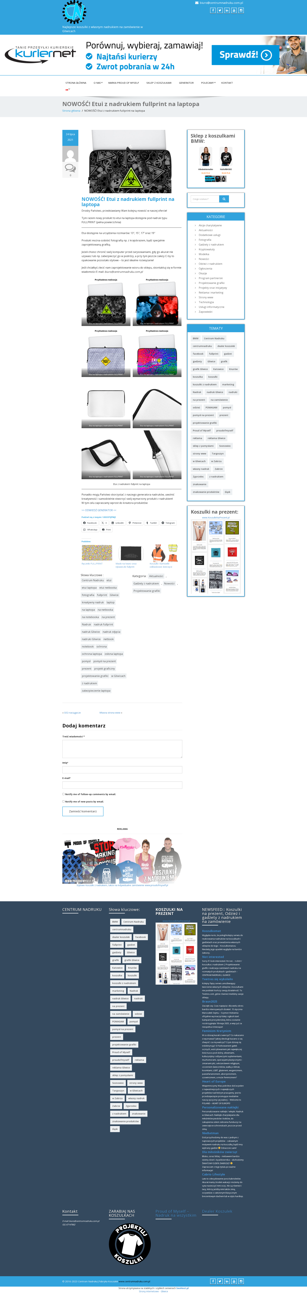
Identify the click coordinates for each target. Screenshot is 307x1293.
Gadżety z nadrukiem (146, 583)
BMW (195, 338)
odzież (196, 407)
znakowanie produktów (206, 491)
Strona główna (76, 82)
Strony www (206, 297)
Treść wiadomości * (73, 736)
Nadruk (86, 624)
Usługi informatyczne (211, 307)
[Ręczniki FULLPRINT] (97, 553)
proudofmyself (224, 430)
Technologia (206, 302)
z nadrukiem (89, 683)
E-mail (66, 778)
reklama (197, 438)
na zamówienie (219, 399)
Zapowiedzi (205, 311)
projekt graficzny (104, 668)
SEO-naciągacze (72, 712)
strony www (199, 453)
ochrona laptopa (92, 654)
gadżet (228, 353)
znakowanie (199, 484)
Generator (186, 82)
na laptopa (88, 609)
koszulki (212, 376)
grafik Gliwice (200, 369)
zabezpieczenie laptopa (96, 690)
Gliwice (114, 595)
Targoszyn (218, 453)
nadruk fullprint (103, 624)
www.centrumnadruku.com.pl (134, 1281)
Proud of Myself (202, 430)
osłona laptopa (114, 654)
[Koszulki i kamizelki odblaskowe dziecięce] (165, 553)
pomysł (86, 661)
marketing (228, 384)
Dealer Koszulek (217, 1211)
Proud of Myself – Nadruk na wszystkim (176, 1213)
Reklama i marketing (211, 292)
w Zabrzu (216, 461)
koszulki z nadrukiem (205, 384)
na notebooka (90, 617)
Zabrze (219, 468)
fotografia (88, 595)
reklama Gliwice (216, 438)
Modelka (204, 254)
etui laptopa (89, 587)
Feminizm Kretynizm (216, 1031)
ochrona (102, 646)
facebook (198, 353)
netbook (108, 639)
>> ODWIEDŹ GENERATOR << (99, 510)
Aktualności (156, 576)
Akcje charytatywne (210, 225)
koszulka (198, 376)
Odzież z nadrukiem (210, 263)
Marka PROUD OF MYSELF (123, 82)
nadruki (233, 392)
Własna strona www (109, 712)
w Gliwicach (118, 676)
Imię (65, 762)
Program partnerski (211, 278)
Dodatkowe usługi (209, 235)
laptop (110, 602)
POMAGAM (211, 407)
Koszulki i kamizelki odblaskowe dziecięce (161, 565)
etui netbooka (108, 587)
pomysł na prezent (104, 661)
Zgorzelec (198, 476)
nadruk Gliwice (91, 632)
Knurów (233, 369)
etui (109, 580)
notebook (88, 646)
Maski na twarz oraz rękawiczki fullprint (126, 565)
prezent (86, 668)
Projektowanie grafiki (147, 591)
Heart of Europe (214, 1081)
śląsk (227, 491)
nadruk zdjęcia (111, 632)
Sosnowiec (225, 445)
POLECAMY (207, 82)
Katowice (218, 369)
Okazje (203, 273)
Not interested (213, 957)
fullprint (102, 595)
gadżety (197, 361)
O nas (97, 82)
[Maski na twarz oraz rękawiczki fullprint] (131, 553)
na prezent (108, 617)
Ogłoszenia (205, 268)
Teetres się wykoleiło (217, 979)
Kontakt (227, 82)
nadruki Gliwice (91, 639)
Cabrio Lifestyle (213, 1174)
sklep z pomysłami (203, 445)
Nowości (169, 583)
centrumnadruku (202, 346)
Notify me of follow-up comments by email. (90, 794)
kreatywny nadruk (93, 602)
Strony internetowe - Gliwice (153, 1291)
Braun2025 (209, 1001)
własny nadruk (201, 468)
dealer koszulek (226, 346)
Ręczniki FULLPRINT (92, 563)
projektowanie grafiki (95, 676)
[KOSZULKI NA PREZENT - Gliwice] (216, 556)
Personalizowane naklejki (220, 1107)
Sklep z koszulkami (159, 82)
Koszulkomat (211, 931)
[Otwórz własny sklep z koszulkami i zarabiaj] (130, 1244)
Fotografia (205, 239)
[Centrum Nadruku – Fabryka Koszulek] (106, 12)
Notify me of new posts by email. (84, 801)
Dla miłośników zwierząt (219, 1152)
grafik (224, 361)
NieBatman (210, 1133)
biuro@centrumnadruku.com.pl (221, 3)
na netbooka (105, 609)
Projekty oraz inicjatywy (213, 287)
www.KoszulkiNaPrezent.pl (216, 517)
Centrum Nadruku (93, 580)
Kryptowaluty (207, 249)
